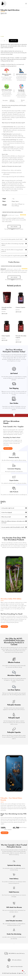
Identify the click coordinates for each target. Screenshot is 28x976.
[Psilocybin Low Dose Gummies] (7, 297)
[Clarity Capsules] (7, 326)
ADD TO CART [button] (4, 313)
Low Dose (23, 59)
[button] (14, 239)
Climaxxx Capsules (20, 307)
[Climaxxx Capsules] (21, 297)
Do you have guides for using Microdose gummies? (13, 255)
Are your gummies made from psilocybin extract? (12, 527)
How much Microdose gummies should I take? (12, 239)
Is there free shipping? (6, 512)
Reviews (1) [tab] (23, 101)
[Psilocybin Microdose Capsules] (21, 326)
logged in (13, 229)
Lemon (17, 201)
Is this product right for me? (7, 508)
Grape (13, 201)
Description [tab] (5, 100)
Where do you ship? (6, 517)
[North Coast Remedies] (9, 3)
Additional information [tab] (12, 101)
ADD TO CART (13, 40)
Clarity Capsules (6, 336)
